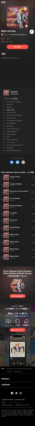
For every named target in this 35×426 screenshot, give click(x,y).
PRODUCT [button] (5, 379)
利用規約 (3, 402)
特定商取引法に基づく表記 (22, 405)
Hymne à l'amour (11, 134)
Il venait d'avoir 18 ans (13, 129)
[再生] (32, 32)
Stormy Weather (11, 123)
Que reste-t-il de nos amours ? (15, 145)
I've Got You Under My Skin (14, 115)
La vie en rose (11, 142)
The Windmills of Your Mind (14, 121)
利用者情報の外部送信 (6, 405)
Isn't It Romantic (11, 112)
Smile (8, 137)
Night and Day (17, 371)
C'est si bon (10, 104)
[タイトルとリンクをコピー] (23, 162)
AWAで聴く (17, 47)
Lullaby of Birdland (12, 131)
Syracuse (9, 107)
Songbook (14, 92)
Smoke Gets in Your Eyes (14, 102)
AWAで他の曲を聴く (17, 296)
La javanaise (10, 126)
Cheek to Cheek (11, 118)
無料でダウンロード (17, 330)
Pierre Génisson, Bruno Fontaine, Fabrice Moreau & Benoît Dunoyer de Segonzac (20, 368)
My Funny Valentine (12, 139)
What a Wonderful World (13, 150)
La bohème (10, 148)
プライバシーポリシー (14, 402)
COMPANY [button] (5, 385)
